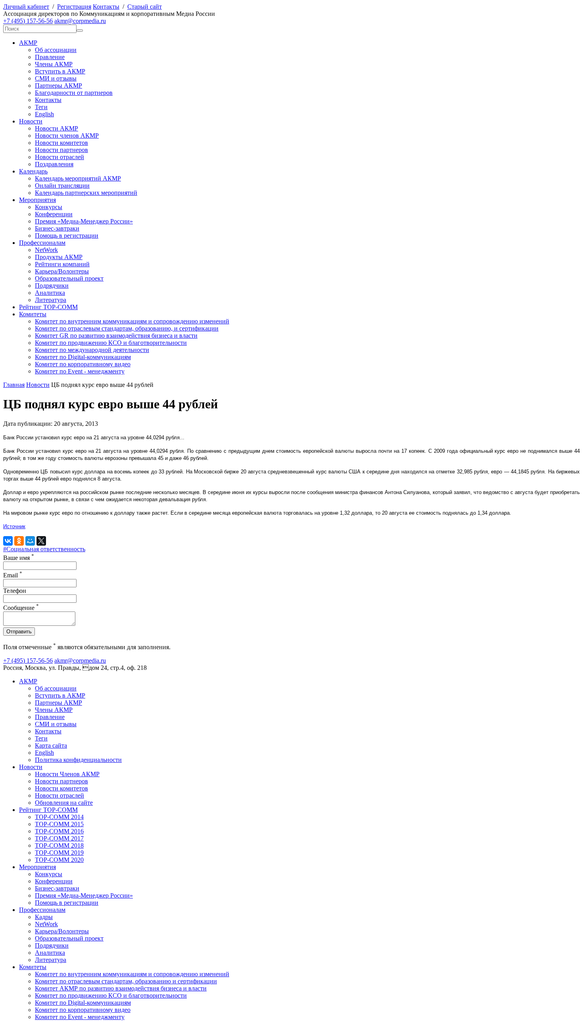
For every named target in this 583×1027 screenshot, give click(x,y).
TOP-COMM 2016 (59, 831)
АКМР (28, 42)
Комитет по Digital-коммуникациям (83, 357)
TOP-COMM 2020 (59, 859)
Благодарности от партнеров (74, 92)
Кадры (44, 917)
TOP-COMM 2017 (59, 838)
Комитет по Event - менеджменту (80, 371)
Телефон (14, 590)
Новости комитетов (61, 142)
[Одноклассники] (19, 541)
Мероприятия (37, 199)
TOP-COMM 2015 (59, 824)
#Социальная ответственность (44, 549)
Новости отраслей (59, 157)
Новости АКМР (56, 128)
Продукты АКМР (58, 257)
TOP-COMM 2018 (59, 845)
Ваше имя (18, 557)
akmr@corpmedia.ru (80, 20)
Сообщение (21, 607)
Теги (41, 107)
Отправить (19, 632)
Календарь (33, 171)
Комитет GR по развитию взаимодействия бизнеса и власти (116, 335)
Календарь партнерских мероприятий (86, 192)
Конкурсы (48, 207)
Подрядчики (52, 285)
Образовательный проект (69, 278)
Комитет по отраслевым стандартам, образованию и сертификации (126, 981)
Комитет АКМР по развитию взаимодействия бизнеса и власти (121, 988)
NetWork (46, 249)
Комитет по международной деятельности (92, 349)
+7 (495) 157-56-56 (28, 20)
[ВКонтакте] (8, 541)
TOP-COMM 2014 (59, 817)
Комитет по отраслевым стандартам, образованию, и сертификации (127, 328)
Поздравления (54, 164)
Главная (14, 384)
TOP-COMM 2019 (59, 852)
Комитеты (32, 314)
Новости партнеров (61, 149)
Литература (50, 299)
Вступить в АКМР (60, 71)
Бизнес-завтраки (57, 228)
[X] (41, 541)
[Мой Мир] (30, 541)
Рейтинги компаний (62, 264)
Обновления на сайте (64, 802)
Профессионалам (42, 242)
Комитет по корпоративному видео (82, 364)
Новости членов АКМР (67, 135)
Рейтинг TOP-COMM (48, 307)
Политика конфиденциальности (78, 759)
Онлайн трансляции (62, 185)
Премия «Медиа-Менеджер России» (84, 221)
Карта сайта (51, 745)
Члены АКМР (54, 64)
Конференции (54, 214)
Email (12, 575)
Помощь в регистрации (66, 235)
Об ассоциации (56, 49)
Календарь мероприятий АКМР (78, 178)
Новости (30, 121)
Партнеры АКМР (58, 85)
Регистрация (74, 6)
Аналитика (50, 292)
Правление (50, 57)
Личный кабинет (26, 6)
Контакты (106, 6)
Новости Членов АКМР (67, 774)
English (44, 114)
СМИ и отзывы (56, 78)
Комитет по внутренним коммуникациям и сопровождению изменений (132, 321)
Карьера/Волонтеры (62, 271)
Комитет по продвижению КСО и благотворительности (111, 342)
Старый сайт (144, 6)
